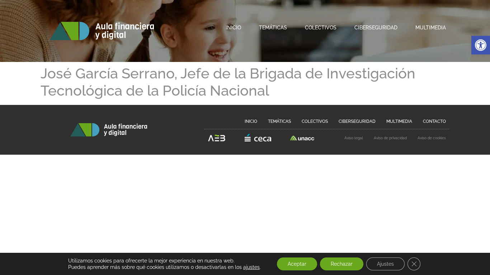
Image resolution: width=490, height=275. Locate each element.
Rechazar (342, 264)
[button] (480, 45)
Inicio (233, 27)
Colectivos (320, 27)
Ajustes (385, 264)
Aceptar (297, 264)
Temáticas (273, 27)
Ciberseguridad (375, 27)
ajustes (251, 267)
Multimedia (430, 27)
